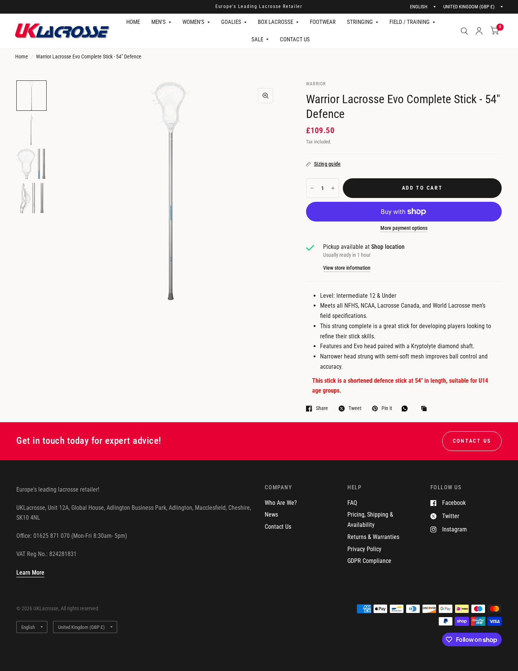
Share (322, 408)
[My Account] (479, 31)
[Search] (464, 31)
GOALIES (231, 22)
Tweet (354, 408)
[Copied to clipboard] (426, 409)
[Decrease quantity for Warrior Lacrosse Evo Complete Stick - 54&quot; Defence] (312, 188)
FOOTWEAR (323, 22)
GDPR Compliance (369, 560)
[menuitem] (133, 22)
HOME (133, 22)
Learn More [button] (30, 572)
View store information (346, 268)
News (271, 514)
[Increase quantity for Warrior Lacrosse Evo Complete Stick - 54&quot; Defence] (333, 188)
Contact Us (278, 526)
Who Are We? (281, 502)
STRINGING (360, 22)
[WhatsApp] (406, 408)
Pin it (386, 408)
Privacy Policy (364, 549)
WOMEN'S (193, 22)
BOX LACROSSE (275, 22)
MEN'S (158, 22)
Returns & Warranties (373, 537)
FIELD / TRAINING (409, 22)
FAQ (352, 502)
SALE (257, 39)
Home (21, 56)
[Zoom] (265, 95)
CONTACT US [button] (472, 441)
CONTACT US (295, 39)
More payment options (403, 228)
